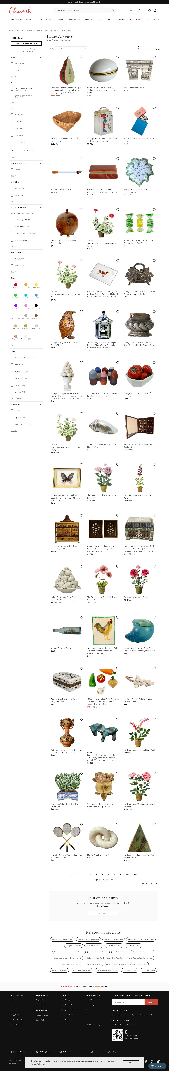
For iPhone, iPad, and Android (122, 1025)
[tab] (26, 63)
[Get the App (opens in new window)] (118, 1035)
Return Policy (16, 1010)
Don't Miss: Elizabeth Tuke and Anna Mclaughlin (84, 2)
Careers (89, 1010)
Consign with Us (42, 1015)
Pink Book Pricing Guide (19, 1020)
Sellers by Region (67, 1015)
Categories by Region (69, 1010)
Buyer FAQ (40, 1000)
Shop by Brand (66, 1005)
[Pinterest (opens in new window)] (152, 1061)
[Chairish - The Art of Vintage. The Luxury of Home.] (20, 11)
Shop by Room (66, 1020)
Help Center (15, 1000)
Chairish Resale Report (94, 1025)
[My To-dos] (139, 10)
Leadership (90, 1005)
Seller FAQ (40, 1020)
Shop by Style (66, 1000)
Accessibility (16, 1025)
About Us (89, 1000)
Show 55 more (16, 398)
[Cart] (155, 10)
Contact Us (15, 1005)
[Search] (113, 10)
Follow (104, 913)
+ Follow (26, 43)
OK (130, 1062)
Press (88, 1015)
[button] (149, 10)
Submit (151, 1002)
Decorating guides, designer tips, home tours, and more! (132, 1015)
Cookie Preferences (38, 1064)
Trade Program (41, 1005)
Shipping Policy (16, 1015)
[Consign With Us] (144, 10)
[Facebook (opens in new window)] (145, 1061)
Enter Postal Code (28, 213)
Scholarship (90, 1020)
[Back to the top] (163, 1057)
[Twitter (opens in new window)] (158, 1061)
